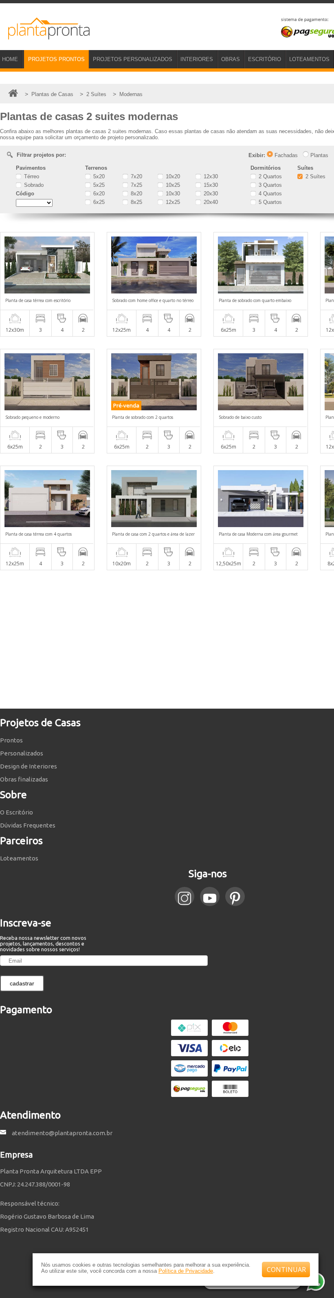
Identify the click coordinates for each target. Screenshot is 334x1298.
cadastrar (22, 983)
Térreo (30, 176)
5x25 (98, 185)
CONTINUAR (286, 1269)
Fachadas (285, 155)
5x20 (98, 176)
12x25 (172, 202)
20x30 (210, 193)
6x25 (98, 202)
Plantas (318, 155)
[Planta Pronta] (45, 36)
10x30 (172, 193)
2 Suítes (314, 176)
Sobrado (33, 185)
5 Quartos (269, 202)
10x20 (172, 176)
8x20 (135, 193)
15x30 (210, 185)
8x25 (135, 202)
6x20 (98, 193)
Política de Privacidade (185, 1271)
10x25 (172, 185)
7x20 (135, 176)
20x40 (210, 202)
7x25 (135, 185)
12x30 (210, 176)
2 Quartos (269, 176)
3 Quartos (269, 185)
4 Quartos (269, 193)
